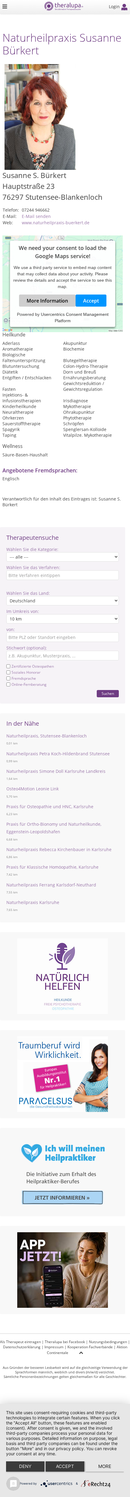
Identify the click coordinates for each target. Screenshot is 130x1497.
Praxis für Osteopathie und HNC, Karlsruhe (49, 806)
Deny (25, 1466)
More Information (47, 300)
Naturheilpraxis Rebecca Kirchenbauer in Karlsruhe (59, 849)
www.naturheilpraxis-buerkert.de (55, 222)
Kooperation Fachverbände (90, 1347)
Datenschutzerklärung (22, 1347)
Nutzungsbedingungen (108, 1341)
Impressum (53, 1347)
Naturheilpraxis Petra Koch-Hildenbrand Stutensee (58, 754)
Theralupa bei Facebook (65, 1341)
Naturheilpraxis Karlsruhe (32, 902)
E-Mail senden (36, 216)
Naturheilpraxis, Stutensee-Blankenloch (46, 736)
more (104, 1466)
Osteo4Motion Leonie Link (32, 789)
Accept (91, 300)
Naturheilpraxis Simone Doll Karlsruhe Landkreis (56, 771)
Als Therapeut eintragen (20, 1341)
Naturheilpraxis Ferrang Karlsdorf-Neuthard (51, 885)
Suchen (108, 693)
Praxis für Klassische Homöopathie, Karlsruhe (52, 867)
